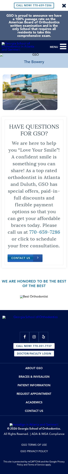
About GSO (34, 368)
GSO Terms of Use (34, 445)
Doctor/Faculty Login (34, 354)
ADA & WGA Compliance (48, 434)
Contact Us (20, 258)
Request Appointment (34, 394)
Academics (34, 402)
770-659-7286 (34, 5)
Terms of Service (36, 465)
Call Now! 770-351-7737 (34, 346)
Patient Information (34, 385)
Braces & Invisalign (34, 377)
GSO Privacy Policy (34, 451)
